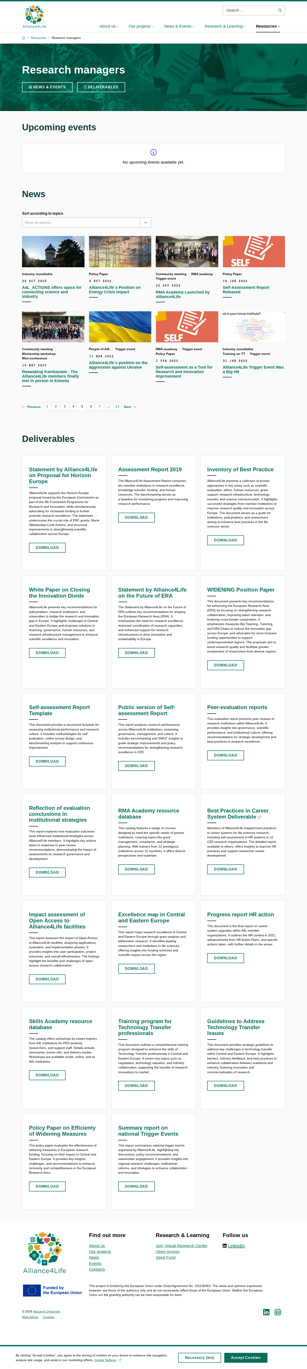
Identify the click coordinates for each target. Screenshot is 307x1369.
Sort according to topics (42, 213)
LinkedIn (236, 1245)
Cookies (48, 1317)
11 (117, 406)
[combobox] (80, 223)
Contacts (97, 1269)
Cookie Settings (105, 1360)
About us (97, 1246)
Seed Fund (166, 1257)
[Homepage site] (34, 16)
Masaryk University (46, 1311)
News (94, 1257)
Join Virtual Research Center (181, 1246)
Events (95, 1263)
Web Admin (30, 1317)
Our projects (100, 1251)
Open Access (168, 1251)
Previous (34, 407)
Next (127, 407)
